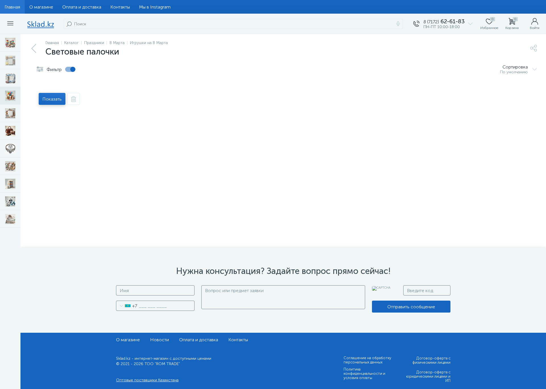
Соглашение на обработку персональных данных (367, 360)
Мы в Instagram (155, 7)
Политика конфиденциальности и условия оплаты (364, 373)
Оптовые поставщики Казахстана (147, 380)
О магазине (41, 7)
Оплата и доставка (81, 7)
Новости (159, 339)
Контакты (120, 7)
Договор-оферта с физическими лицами (431, 360)
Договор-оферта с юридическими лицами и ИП (428, 376)
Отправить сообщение (411, 306)
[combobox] (126, 306)
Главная (12, 7)
